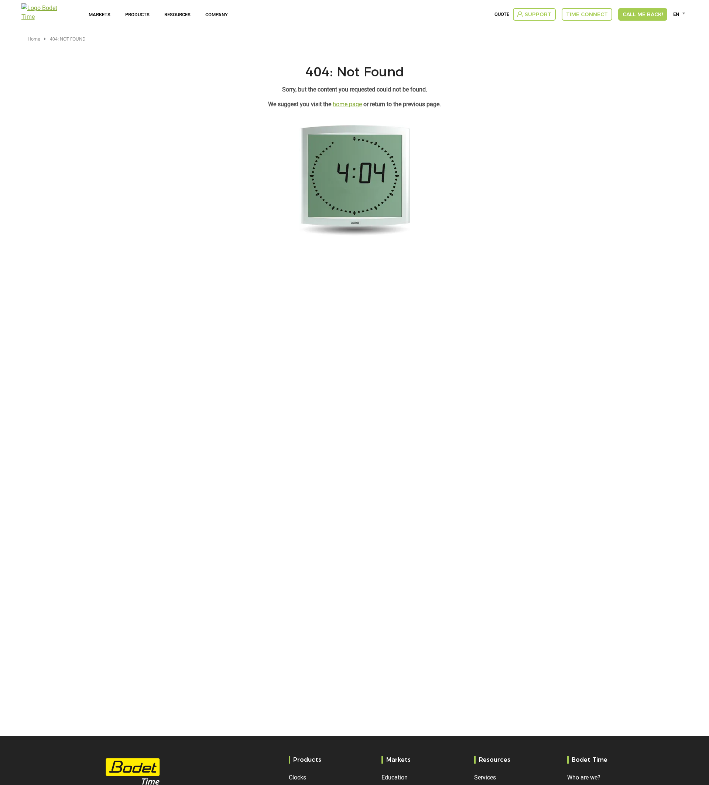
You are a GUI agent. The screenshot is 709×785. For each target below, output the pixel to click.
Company (216, 14)
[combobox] (680, 14)
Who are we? (583, 777)
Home (34, 39)
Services (485, 777)
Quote (501, 14)
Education (394, 777)
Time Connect (587, 14)
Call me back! (643, 14)
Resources (177, 14)
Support (538, 14)
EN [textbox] (676, 14)
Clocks (297, 777)
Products (137, 14)
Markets (99, 14)
